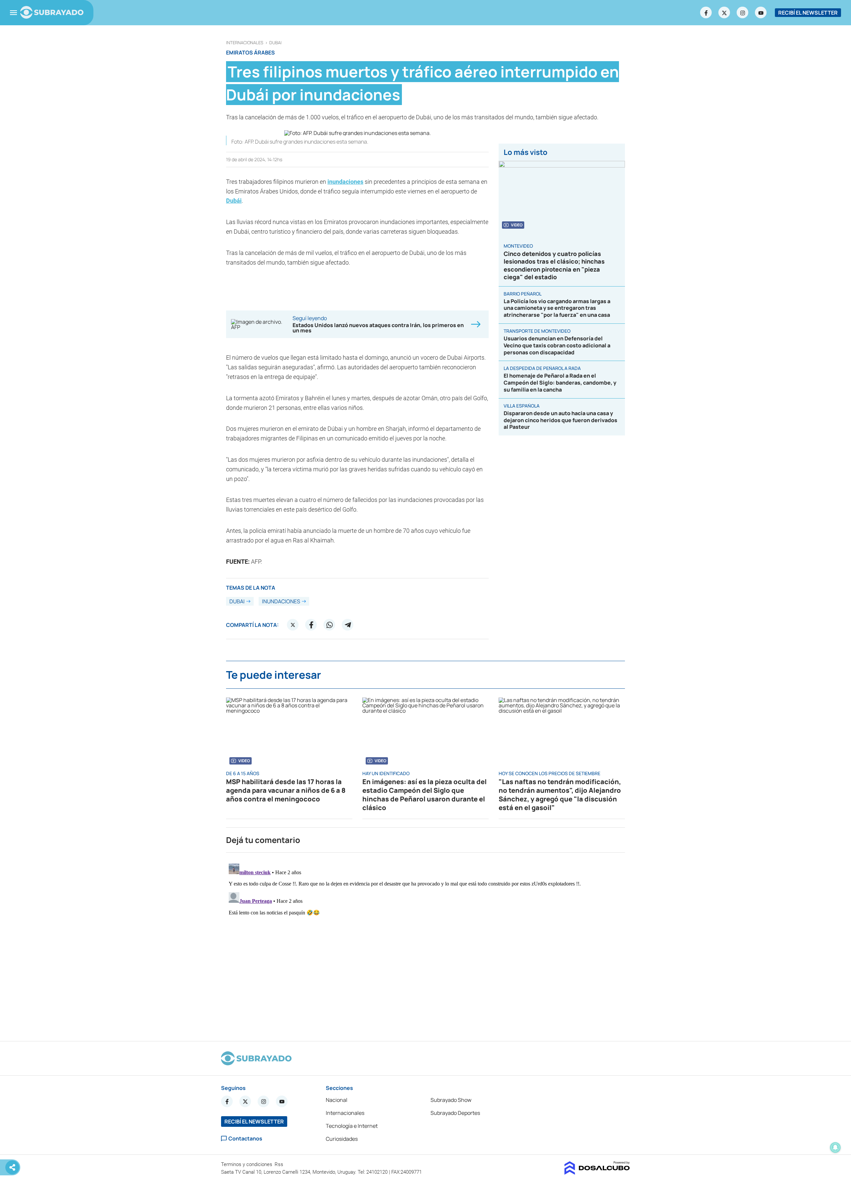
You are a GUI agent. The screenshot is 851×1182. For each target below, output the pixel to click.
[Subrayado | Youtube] (761, 13)
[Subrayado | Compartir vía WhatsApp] (329, 625)
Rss (280, 1164)
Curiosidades (342, 1138)
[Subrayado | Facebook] (706, 13)
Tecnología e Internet (352, 1125)
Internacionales (244, 43)
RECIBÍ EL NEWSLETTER (808, 12)
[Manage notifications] (835, 1147)
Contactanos (245, 1138)
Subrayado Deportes (455, 1113)
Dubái (234, 200)
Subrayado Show (450, 1100)
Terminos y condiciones (247, 1164)
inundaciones (345, 181)
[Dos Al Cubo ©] (597, 1172)
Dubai (275, 43)
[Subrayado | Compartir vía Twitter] (293, 625)
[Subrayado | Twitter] (724, 13)
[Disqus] (425, 944)
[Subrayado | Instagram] (742, 13)
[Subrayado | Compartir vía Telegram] (348, 625)
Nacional (336, 1100)
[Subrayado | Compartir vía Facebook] (311, 625)
